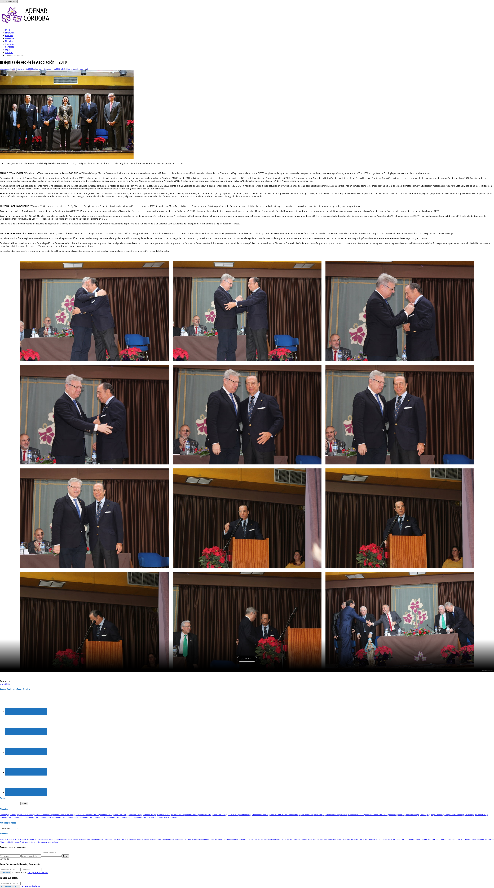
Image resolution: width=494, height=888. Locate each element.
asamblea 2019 (149, 814)
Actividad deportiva (44, 814)
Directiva (9, 38)
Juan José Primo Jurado (454, 814)
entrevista (319, 814)
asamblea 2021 (163, 814)
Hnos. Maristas (412, 814)
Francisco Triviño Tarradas (376, 814)
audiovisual (233, 814)
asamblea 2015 (93, 814)
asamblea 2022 (178, 814)
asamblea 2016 (107, 814)
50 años (14, 814)
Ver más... (249, 658)
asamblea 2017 (121, 814)
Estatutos (9, 32)
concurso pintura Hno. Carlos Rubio (285, 814)
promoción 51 (60, 817)
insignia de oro (80, 69)
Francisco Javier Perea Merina (352, 814)
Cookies (9, 52)
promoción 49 (47, 817)
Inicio (7, 29)
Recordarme (21, 872)
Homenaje (425, 814)
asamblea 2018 (54, 69)
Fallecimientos (332, 814)
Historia (9, 35)
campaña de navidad (261, 814)
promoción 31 (20, 817)
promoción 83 (141, 817)
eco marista (307, 814)
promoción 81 (114, 817)
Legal (7, 49)
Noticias (9, 41)
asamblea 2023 (192, 814)
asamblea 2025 (220, 814)
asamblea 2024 (206, 814)
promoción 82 (128, 817)
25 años (4, 814)
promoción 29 (6, 817)
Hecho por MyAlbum (487, 670)
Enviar (65, 856)
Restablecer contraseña (10, 886)
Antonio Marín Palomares (64, 814)
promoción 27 (481, 814)
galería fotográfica (67, 69)
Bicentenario (245, 814)
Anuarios (9, 44)
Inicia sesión (5, 873)
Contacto (9, 46)
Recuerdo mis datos (30, 886)
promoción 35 (33, 817)
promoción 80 (101, 817)
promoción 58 (74, 817)
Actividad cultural (27, 814)
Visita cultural (170, 817)
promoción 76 (87, 817)
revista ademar (156, 817)
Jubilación (469, 814)
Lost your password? (38, 872)
